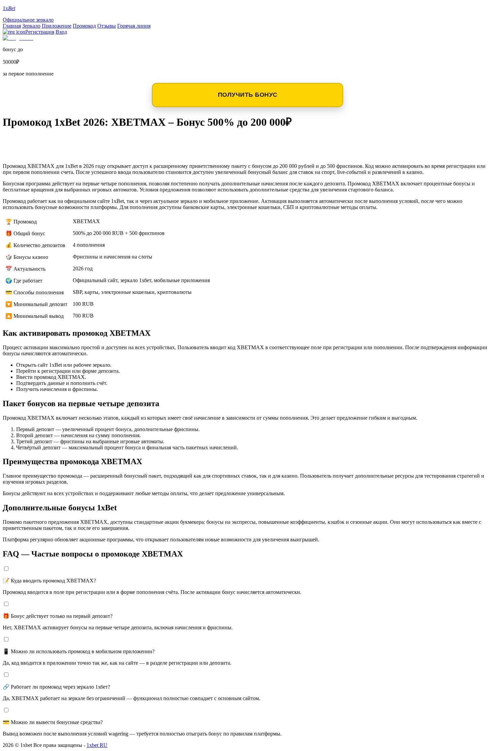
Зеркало (31, 26)
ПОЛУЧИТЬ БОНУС (247, 94)
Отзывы (106, 26)
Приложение (56, 26)
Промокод (84, 26)
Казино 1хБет (31, 152)
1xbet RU (97, 745)
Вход (61, 32)
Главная (12, 26)
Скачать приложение (48, 141)
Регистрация (39, 32)
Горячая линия (134, 26)
